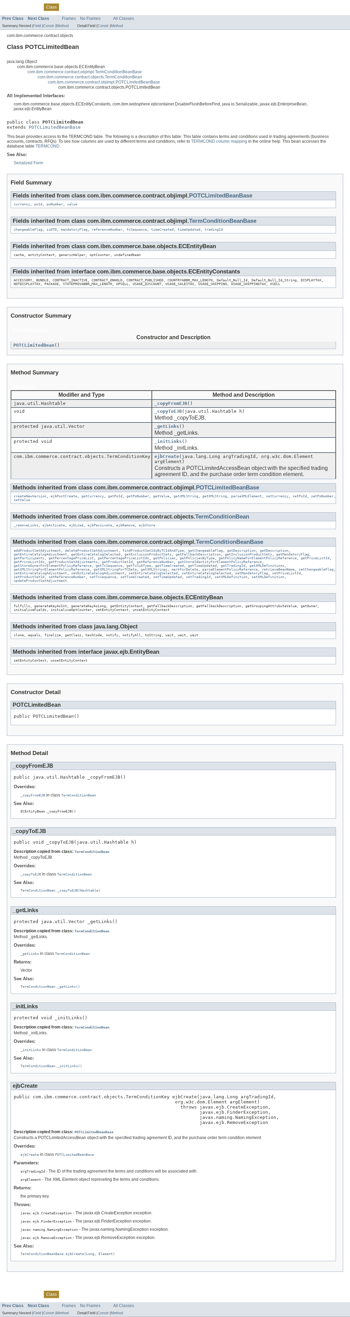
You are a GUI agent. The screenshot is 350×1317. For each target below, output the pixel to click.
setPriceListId (286, 573)
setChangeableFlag (316, 569)
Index (107, 6)
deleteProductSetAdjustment (91, 550)
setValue (22, 500)
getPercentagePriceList (71, 558)
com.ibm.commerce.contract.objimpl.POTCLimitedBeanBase (104, 82)
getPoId (115, 496)
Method (62, 26)
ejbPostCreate (64, 496)
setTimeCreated (134, 577)
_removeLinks (26, 525)
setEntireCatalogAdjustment (40, 573)
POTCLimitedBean (33, 345)
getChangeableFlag (205, 550)
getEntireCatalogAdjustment (40, 554)
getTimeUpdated (202, 565)
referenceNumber (107, 229)
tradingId (213, 229)
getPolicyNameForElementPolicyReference (258, 558)
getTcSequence (109, 565)
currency (22, 204)
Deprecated (86, 6)
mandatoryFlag (74, 229)
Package (32, 6)
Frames (69, 18)
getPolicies (164, 558)
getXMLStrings (154, 569)
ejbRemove (125, 525)
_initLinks (168, 441)
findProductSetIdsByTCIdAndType (153, 550)
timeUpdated (189, 229)
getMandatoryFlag (292, 554)
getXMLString (186, 496)
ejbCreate (166, 456)
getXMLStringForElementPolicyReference (52, 569)
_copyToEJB (168, 411)
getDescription (241, 550)
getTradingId (233, 565)
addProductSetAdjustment (37, 550)
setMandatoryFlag (251, 573)
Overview (10, 6)
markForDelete (185, 569)
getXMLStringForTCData (115, 569)
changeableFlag (28, 229)
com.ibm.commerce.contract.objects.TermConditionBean (90, 77)
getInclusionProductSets (248, 554)
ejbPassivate (100, 525)
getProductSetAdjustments (73, 562)
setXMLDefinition (231, 577)
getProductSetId (117, 562)
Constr (48, 26)
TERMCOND (47, 146)
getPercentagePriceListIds (123, 558)
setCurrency (277, 496)
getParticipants (29, 558)
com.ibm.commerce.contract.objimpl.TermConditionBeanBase (84, 71)
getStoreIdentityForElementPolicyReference (220, 562)
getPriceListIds (29, 562)
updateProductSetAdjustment (40, 581)
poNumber (54, 204)
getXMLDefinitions (267, 565)
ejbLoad (76, 525)
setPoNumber (322, 496)
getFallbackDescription (198, 554)
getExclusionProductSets (148, 554)
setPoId (300, 496)
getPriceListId (315, 558)
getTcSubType (138, 565)
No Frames (90, 18)
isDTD (51, 229)
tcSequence (136, 229)
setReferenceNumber (67, 577)
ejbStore (147, 525)
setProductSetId (29, 577)
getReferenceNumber (155, 562)
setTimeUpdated (167, 577)
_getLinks (166, 426)
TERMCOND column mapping (219, 141)
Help (120, 6)
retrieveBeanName (278, 569)
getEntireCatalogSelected (95, 554)
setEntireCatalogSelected (153, 573)
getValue (161, 496)
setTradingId (198, 577)
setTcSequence (103, 577)
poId (38, 204)
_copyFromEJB (170, 403)
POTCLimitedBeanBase (55, 127)
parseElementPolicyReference (230, 569)
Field (37, 26)
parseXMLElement (246, 496)
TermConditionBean (222, 516)
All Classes (123, 18)
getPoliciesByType (197, 558)
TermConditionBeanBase (222, 221)
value (72, 204)
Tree (67, 6)
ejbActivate (53, 525)
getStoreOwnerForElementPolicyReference (53, 565)
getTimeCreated (169, 565)
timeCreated (162, 229)
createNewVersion (30, 496)
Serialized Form (28, 163)
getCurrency (92, 496)
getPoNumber (137, 496)
